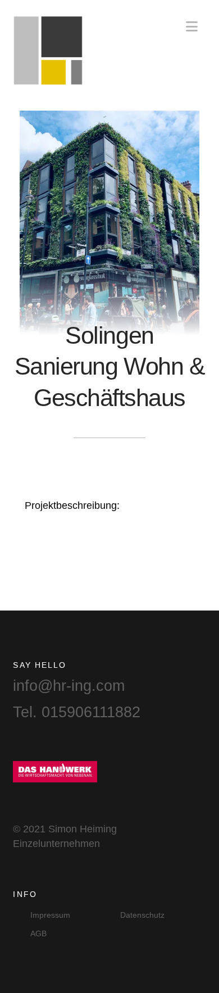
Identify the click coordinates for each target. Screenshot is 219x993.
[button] (191, 26)
